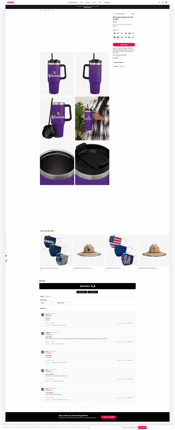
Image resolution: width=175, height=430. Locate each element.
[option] (87, 7)
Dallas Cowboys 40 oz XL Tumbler (58, 343)
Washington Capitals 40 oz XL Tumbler (59, 362)
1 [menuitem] (82, 407)
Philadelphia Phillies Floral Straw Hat (147, 268)
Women (88, 2)
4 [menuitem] (87, 407)
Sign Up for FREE (108, 417)
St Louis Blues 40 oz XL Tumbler (58, 381)
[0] (165, 2)
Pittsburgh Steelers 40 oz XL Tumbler (59, 325)
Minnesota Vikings (120, 13)
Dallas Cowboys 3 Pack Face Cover (49, 268)
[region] (87, 427)
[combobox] (47, 303)
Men (82, 2)
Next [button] (132, 248)
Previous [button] (44, 248)
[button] (48, 323)
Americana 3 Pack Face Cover (113, 268)
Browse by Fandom (73, 2)
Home (94, 2)
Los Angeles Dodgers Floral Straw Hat (82, 268)
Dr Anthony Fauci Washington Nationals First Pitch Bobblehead (20, 269)
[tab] (81, 292)
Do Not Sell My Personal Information (129, 427)
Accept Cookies (142, 427)
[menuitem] (72, 2)
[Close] (172, 427)
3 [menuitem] (85, 407)
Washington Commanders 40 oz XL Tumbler (60, 399)
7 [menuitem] (92, 407)
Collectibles (107, 2)
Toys (100, 2)
